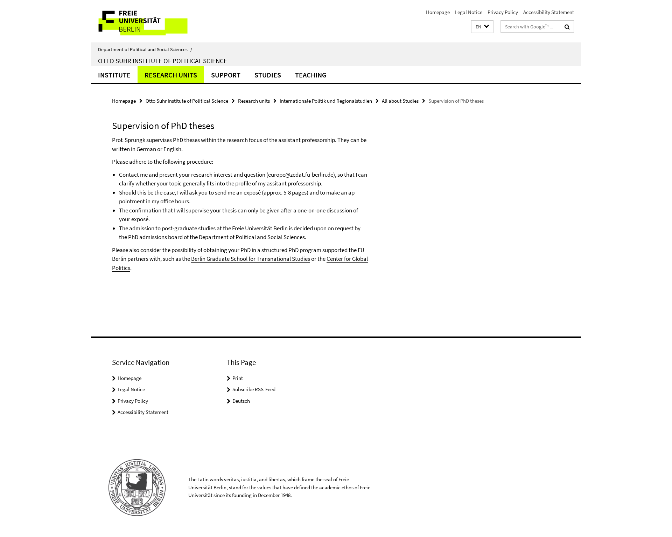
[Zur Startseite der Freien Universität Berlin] (149, 21)
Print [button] (237, 378)
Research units (171, 74)
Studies (267, 74)
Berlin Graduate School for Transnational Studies (250, 259)
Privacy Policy (503, 12)
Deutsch (241, 400)
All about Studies (400, 100)
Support (225, 74)
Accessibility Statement (548, 12)
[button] (482, 26)
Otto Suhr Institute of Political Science (162, 60)
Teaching (311, 74)
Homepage (438, 12)
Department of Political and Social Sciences (145, 49)
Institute (114, 74)
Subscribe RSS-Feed (253, 389)
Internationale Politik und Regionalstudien (326, 100)
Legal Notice (468, 12)
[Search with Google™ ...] (567, 26)
